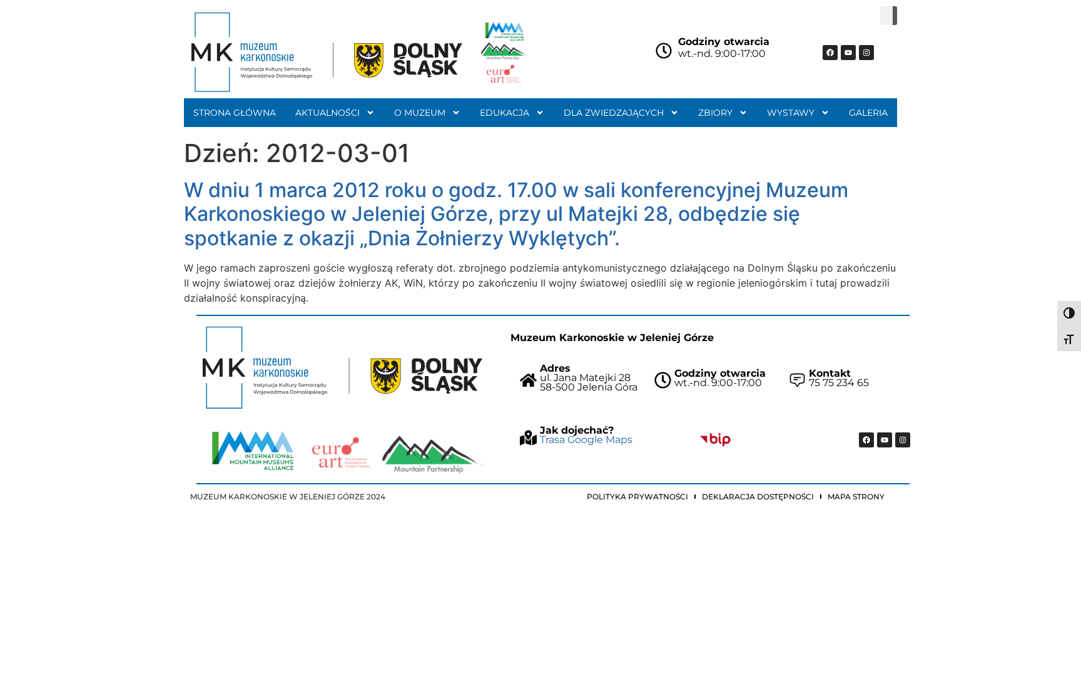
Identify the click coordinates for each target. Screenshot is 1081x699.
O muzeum (419, 112)
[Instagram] (866, 52)
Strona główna (234, 112)
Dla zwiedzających (614, 112)
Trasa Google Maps (586, 440)
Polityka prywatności (637, 496)
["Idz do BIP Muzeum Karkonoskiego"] (715, 440)
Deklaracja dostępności (758, 496)
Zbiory (715, 112)
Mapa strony (856, 496)
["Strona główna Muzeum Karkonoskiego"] (342, 367)
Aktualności (327, 112)
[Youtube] (848, 52)
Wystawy (791, 112)
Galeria (868, 112)
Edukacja (504, 112)
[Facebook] (830, 52)
